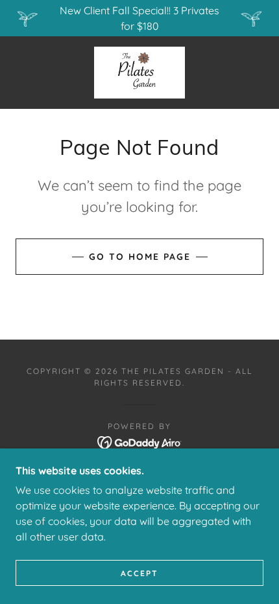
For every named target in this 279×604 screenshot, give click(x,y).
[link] (139, 73)
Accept (139, 573)
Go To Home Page (140, 256)
